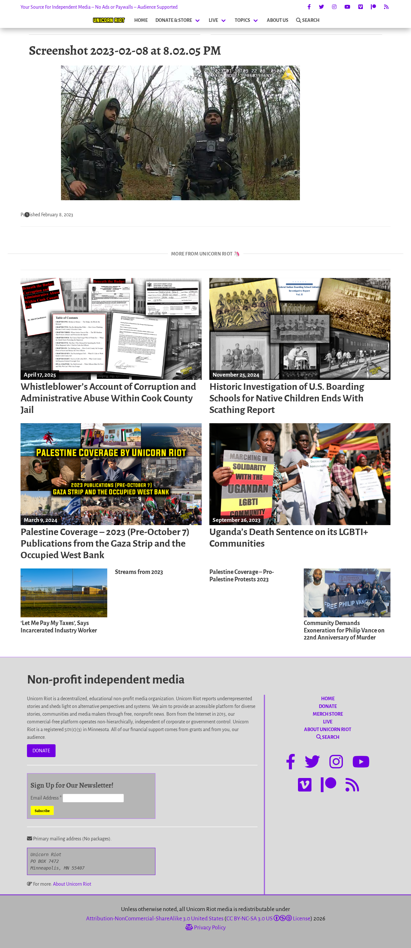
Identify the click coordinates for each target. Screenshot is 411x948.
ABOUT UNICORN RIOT (327, 729)
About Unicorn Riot (72, 884)
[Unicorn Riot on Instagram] (334, 7)
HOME (141, 20)
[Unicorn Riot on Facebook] (309, 7)
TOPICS (242, 20)
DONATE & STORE (173, 20)
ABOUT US (277, 20)
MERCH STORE (328, 714)
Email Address (46, 797)
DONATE (41, 750)
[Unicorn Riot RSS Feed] (386, 7)
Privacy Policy (209, 928)
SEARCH (310, 20)
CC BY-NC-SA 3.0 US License (268, 919)
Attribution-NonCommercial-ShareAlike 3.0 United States (154, 919)
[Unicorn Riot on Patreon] (373, 7)
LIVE (213, 20)
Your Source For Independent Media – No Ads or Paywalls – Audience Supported (99, 7)
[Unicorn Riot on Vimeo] (360, 7)
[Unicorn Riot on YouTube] (347, 7)
